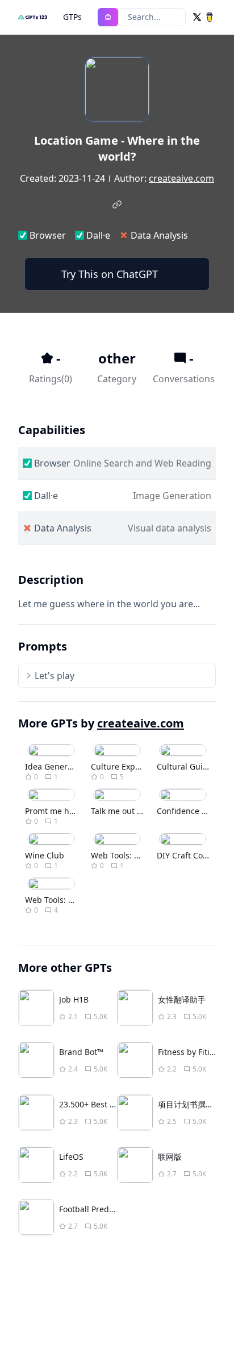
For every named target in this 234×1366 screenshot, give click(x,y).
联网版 (170, 1156)
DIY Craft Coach (186, 855)
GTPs (72, 16)
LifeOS (71, 1156)
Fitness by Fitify (187, 1051)
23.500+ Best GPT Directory (110, 1104)
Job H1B (74, 999)
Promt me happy (56, 810)
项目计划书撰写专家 (193, 1104)
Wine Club (44, 855)
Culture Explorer (122, 766)
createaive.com (181, 178)
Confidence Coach (191, 810)
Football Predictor (92, 1209)
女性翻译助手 (182, 999)
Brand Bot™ (81, 1051)
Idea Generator (54, 766)
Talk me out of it (121, 810)
